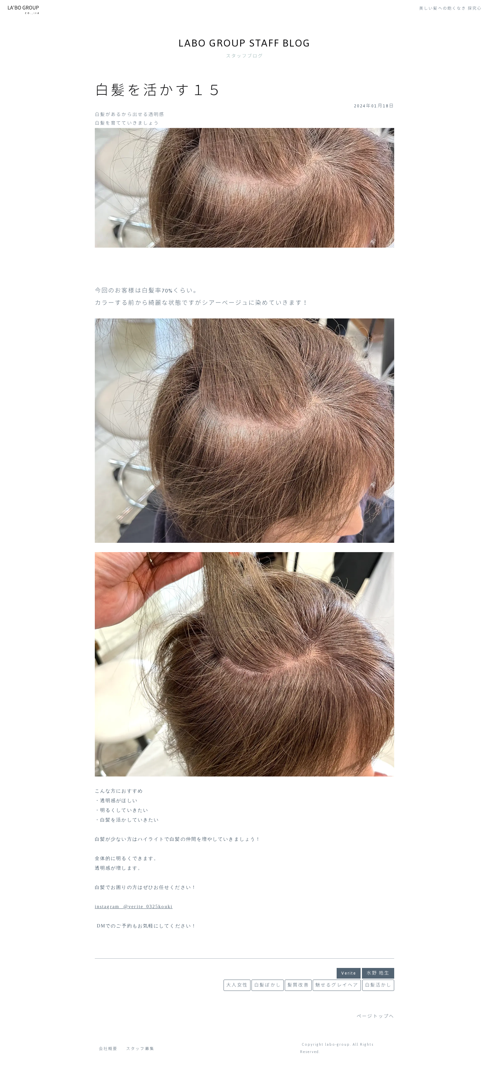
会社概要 (108, 1048)
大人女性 (236, 985)
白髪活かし (378, 985)
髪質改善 (298, 985)
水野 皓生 (378, 973)
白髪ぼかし (267, 985)
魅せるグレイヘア (336, 985)
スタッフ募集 (140, 1048)
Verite (348, 973)
